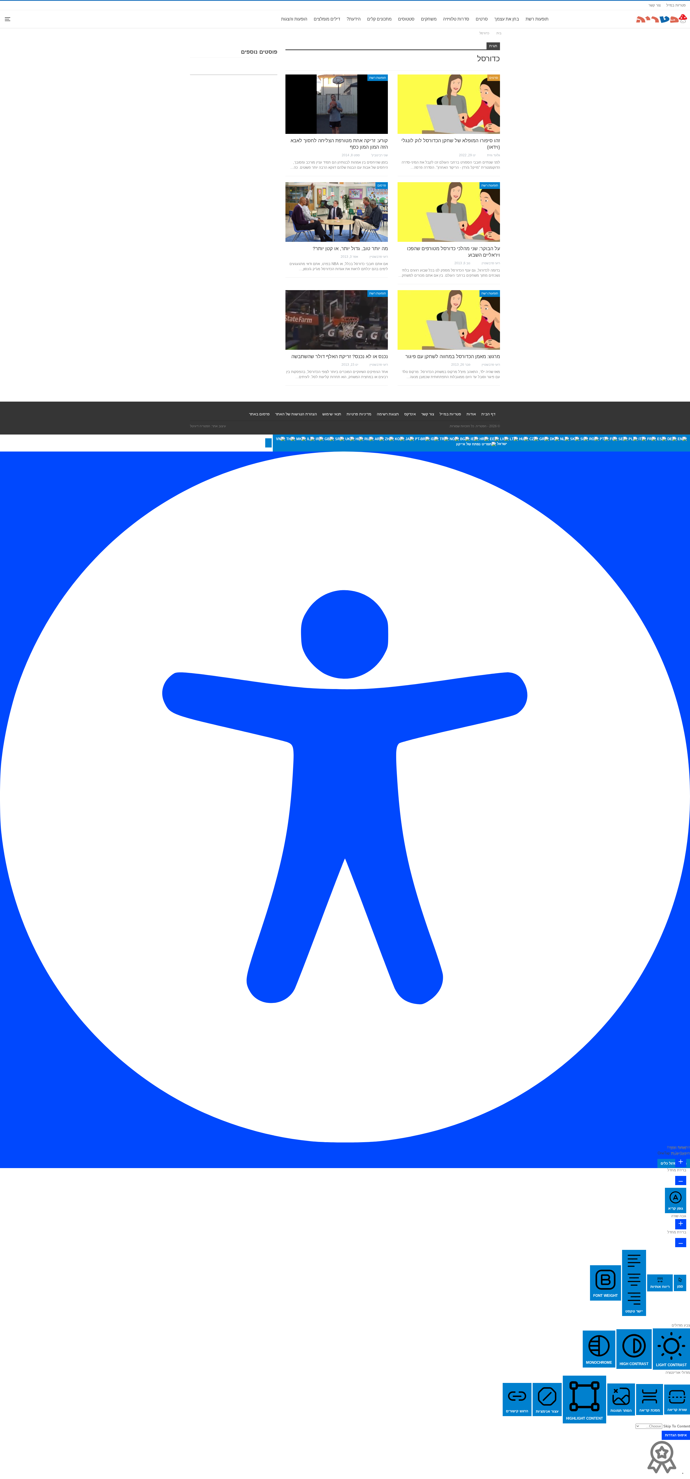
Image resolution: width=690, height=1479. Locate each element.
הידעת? (354, 19)
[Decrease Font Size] (680, 1180)
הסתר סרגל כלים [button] (674, 1163)
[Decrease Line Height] (680, 1242)
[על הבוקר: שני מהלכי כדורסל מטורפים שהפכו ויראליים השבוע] (449, 212)
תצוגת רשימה (388, 414)
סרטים (482, 19)
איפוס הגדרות (676, 1435)
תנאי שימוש (331, 414)
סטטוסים (406, 19)
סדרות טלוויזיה (456, 19)
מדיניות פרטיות (359, 414)
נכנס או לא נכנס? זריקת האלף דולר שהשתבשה (339, 356)
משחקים (429, 19)
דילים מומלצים (327, 19)
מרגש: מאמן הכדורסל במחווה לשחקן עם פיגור (452, 356)
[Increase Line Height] (680, 1224)
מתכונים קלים (379, 19)
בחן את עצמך (506, 19)
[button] (268, 442)
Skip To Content (676, 1426)
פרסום (381, 185)
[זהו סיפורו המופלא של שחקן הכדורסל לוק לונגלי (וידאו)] (449, 104)
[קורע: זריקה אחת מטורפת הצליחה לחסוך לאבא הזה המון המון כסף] (336, 104)
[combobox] (481, 443)
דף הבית (488, 414)
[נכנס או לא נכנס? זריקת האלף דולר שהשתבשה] (336, 320)
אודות (471, 414)
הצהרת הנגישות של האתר (296, 414)
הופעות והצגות (294, 19)
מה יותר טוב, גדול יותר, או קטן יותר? (350, 248)
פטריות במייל (676, 5)
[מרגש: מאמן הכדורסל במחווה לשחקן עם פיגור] (449, 320)
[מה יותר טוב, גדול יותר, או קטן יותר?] (336, 212)
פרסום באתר (259, 414)
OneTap (664, 1153)
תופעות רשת (537, 19)
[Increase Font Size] (680, 1162)
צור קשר (654, 5)
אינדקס (410, 414)
